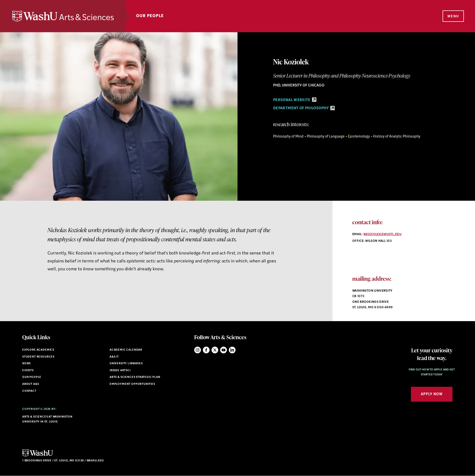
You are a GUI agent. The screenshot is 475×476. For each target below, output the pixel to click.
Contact (29, 391)
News (26, 363)
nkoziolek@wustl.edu (382, 234)
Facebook (206, 350)
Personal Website (292, 100)
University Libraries (126, 363)
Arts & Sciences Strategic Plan (135, 377)
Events (28, 370)
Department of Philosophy (301, 108)
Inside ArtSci (120, 370)
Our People (150, 16)
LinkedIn (232, 350)
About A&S (30, 384)
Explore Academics (38, 350)
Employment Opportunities (132, 384)
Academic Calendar (126, 350)
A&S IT (114, 357)
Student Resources (38, 357)
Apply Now (432, 394)
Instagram (197, 350)
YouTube (223, 350)
